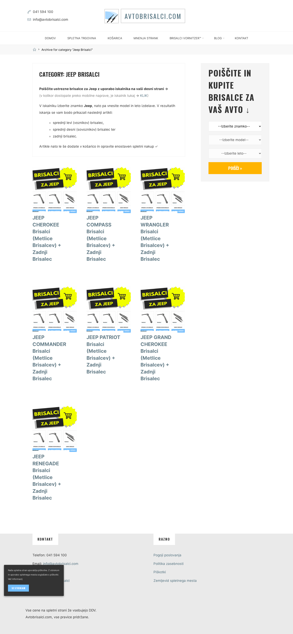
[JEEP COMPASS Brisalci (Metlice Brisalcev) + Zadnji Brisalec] (109, 190)
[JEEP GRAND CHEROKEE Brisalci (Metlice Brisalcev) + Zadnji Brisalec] (163, 310)
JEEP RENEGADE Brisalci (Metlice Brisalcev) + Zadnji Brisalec (46, 477)
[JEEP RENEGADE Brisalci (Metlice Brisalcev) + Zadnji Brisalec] (54, 429)
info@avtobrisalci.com (50, 20)
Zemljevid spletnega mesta (175, 581)
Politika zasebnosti (168, 564)
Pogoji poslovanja (167, 555)
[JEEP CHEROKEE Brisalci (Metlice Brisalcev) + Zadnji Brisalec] (54, 190)
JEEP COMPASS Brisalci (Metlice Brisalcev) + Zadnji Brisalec (101, 238)
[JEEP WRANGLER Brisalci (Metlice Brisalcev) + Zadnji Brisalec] (163, 190)
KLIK (143, 96)
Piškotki (159, 572)
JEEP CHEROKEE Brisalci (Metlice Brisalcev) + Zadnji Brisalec (46, 238)
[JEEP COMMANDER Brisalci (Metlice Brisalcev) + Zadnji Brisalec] (54, 310)
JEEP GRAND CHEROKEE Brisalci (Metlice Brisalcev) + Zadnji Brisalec (156, 357)
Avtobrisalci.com (153, 16)
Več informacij (15, 579)
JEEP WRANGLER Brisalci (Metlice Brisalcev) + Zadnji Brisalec (155, 238)
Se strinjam (18, 588)
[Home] (35, 50)
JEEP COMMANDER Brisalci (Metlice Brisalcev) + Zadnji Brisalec (49, 357)
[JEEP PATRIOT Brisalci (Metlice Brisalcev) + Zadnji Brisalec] (109, 310)
